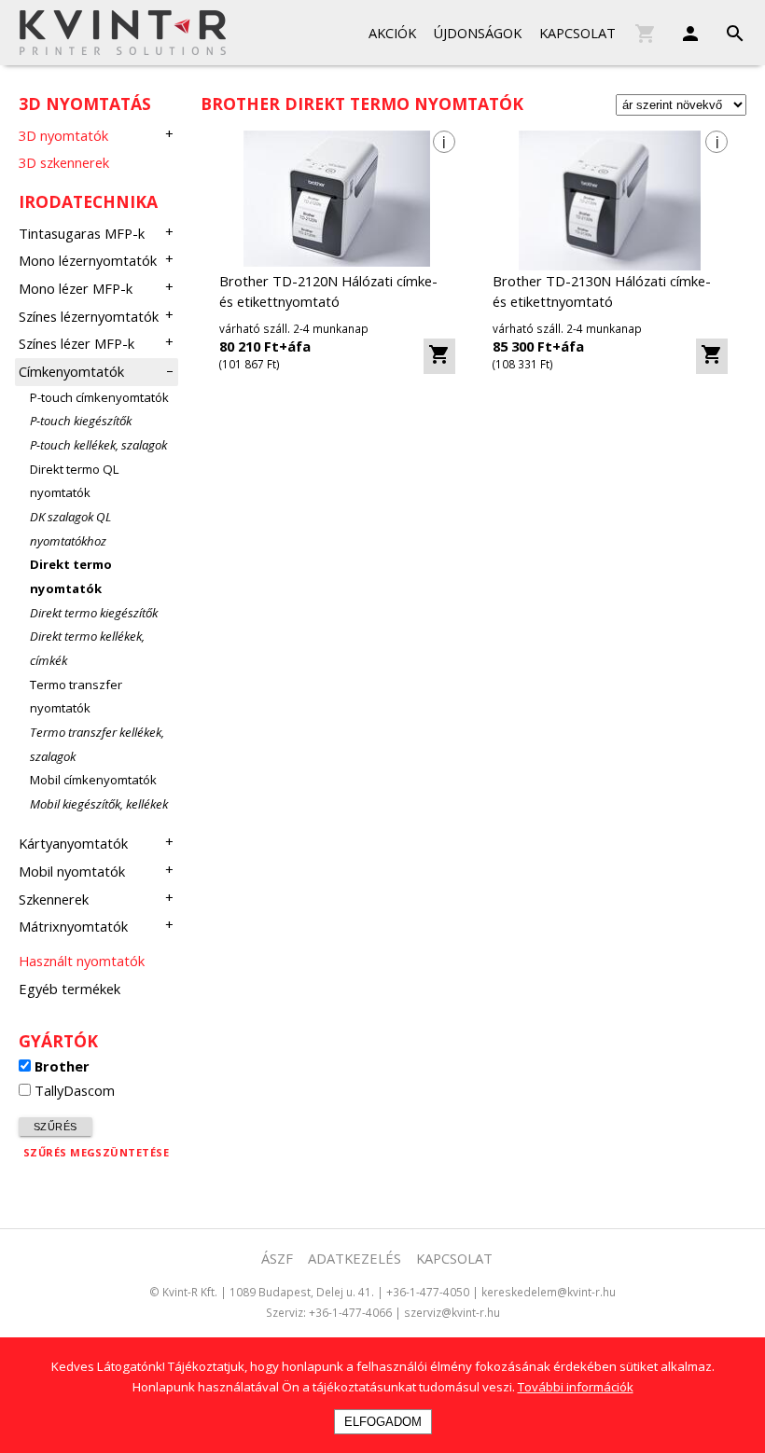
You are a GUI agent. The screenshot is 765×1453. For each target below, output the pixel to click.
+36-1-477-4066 (350, 1312)
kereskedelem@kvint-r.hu (548, 1291)
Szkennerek (54, 899)
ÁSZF (277, 1258)
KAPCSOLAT (454, 1258)
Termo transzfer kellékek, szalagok (97, 744)
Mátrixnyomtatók (73, 926)
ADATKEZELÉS (354, 1258)
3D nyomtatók (63, 135)
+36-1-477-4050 (427, 1291)
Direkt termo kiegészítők (94, 612)
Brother (62, 1066)
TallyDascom (75, 1090)
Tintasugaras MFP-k (82, 233)
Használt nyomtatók (82, 960)
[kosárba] (439, 356)
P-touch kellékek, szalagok (98, 444)
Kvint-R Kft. (189, 1291)
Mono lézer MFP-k (75, 288)
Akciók (392, 32)
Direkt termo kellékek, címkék (87, 648)
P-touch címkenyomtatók (99, 397)
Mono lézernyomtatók (88, 260)
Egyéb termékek (69, 988)
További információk (575, 1386)
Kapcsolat (577, 32)
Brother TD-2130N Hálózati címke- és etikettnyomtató (602, 291)
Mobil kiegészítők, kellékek (99, 804)
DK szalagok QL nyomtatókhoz (70, 528)
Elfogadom (383, 1422)
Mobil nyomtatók (72, 871)
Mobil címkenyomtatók (93, 779)
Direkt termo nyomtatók (71, 576)
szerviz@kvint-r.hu (452, 1312)
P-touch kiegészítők (81, 420)
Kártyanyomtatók (73, 843)
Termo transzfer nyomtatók (76, 696)
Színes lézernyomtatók (89, 316)
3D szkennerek (64, 162)
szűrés (55, 1126)
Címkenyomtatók (71, 371)
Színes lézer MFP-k (76, 343)
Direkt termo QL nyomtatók (74, 481)
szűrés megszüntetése (96, 1152)
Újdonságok (477, 32)
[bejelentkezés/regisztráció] (681, 29)
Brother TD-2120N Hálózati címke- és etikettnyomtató (328, 291)
